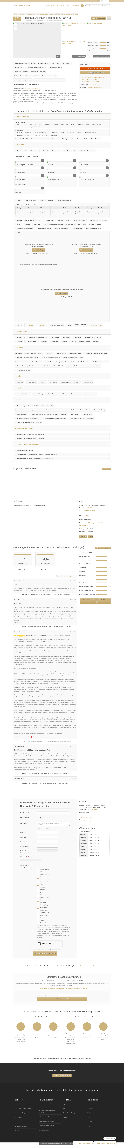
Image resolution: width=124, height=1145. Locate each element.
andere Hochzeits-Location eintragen (48, 1116)
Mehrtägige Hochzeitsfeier (95, 73)
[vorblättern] (56, 40)
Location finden (50, 5)
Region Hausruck (83, 525)
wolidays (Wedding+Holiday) (27, 444)
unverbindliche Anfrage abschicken (45, 953)
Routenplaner (107, 469)
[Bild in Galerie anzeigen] (74, 31)
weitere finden (37, 1035)
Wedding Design (44, 905)
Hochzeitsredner (44, 897)
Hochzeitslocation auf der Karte (89, 79)
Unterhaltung (43, 915)
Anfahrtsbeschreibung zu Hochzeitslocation (92, 77)
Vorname (23, 832)
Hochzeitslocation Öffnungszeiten (90, 81)
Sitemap (65, 1117)
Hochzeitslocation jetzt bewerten (96, 601)
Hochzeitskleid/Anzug (45, 882)
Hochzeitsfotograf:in (45, 874)
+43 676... (87, 84)
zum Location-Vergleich (20, 1126)
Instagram (43, 325)
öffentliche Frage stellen (62, 999)
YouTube (89, 1113)
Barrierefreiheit (110, 1138)
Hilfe (98, 1)
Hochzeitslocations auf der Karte (22, 1104)
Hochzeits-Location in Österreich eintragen (47, 1111)
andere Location (44, 869)
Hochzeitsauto (43, 900)
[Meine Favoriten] (82, 5)
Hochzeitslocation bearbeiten (46, 1121)
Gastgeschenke (44, 907)
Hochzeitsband (44, 877)
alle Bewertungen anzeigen (102, 56)
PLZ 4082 (89, 508)
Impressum (66, 1104)
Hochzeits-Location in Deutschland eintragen (48, 1105)
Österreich (86, 515)
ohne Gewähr (84, 966)
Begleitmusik (43, 910)
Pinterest (89, 1117)
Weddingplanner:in (45, 923)
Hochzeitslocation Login (90, 1)
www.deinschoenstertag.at (32, 88)
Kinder (18, 376)
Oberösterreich (91, 513)
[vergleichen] (15, 28)
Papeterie (42, 889)
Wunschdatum (24, 817)
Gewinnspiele (17, 1117)
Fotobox (42, 920)
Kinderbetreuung (44, 912)
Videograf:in (43, 902)
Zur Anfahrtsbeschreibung (87, 817)
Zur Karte (83, 814)
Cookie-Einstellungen (38, 249)
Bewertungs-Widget (44, 1130)
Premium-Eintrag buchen (47, 1125)
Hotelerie (20, 388)
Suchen (108, 5)
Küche (19, 400)
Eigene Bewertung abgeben (103, 547)
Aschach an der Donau (89, 510)
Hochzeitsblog (75, 5)
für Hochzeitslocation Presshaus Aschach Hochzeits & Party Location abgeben (20, 1037)
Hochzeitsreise (44, 917)
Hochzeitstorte (44, 887)
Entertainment (22, 331)
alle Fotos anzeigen (79, 56)
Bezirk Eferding (90, 523)
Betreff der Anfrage (25, 812)
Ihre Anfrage (24, 823)
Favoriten (16, 1121)
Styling (41, 892)
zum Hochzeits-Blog (19, 1113)
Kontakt (91, 536)
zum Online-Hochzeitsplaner (63, 1075)
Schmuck (42, 894)
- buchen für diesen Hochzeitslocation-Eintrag (103, 1036)
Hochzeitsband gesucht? (41, 1)
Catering (42, 871)
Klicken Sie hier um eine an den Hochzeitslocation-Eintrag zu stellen (62, 988)
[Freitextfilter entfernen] (105, 6)
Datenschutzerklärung (37, 949)
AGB (64, 1108)
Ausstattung (21, 145)
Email (22, 841)
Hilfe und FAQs (18, 1130)
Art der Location (23, 116)
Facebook (31, 325)
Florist (41, 884)
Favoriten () (84, 1143)
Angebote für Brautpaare (24, 428)
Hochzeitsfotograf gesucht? (23, 1)
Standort (20, 347)
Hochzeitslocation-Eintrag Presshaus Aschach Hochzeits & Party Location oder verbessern (70, 1038)
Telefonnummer (25, 846)
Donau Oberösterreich (100, 523)
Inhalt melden (96, 966)
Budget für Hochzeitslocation (25, 851)
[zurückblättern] (17, 40)
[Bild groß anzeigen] (30, 162)
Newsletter (90, 1121)
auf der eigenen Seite (87, 1035)
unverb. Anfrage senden (98, 18)
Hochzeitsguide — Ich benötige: (26, 866)
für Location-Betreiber (63, 5)
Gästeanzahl (24, 857)
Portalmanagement (68, 1121)
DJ (40, 879)
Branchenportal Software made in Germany (50, 1143)
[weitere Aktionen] (109, 18)
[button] (37, 40)
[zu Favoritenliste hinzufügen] (15, 24)
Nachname (23, 837)
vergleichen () (106, 1143)
